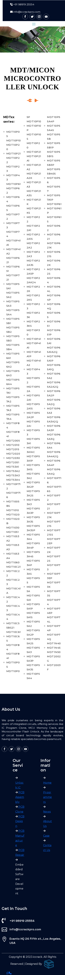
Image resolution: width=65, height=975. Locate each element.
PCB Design (19, 821)
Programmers (47, 797)
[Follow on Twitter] (32, 16)
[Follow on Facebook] (25, 16)
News (47, 811)
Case (46, 835)
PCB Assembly (19, 797)
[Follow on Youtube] (46, 16)
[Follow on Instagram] (39, 16)
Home (47, 782)
